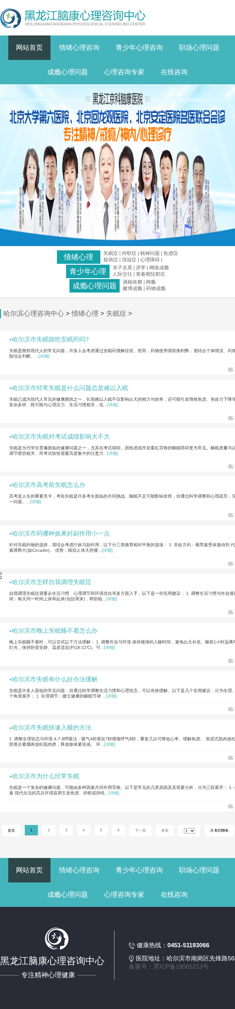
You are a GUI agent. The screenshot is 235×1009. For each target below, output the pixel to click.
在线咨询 (174, 72)
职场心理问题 (199, 47)
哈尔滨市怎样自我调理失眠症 (51, 582)
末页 (165, 830)
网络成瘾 (159, 267)
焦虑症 (170, 253)
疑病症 (110, 259)
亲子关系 (122, 267)
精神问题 (150, 253)
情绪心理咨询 (79, 47)
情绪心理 (85, 313)
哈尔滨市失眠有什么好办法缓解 (55, 679)
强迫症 (129, 259)
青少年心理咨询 (139, 47)
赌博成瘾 (132, 288)
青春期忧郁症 (150, 274)
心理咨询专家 (124, 72)
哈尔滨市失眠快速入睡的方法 (51, 727)
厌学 (141, 267)
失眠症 (110, 253)
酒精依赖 (132, 282)
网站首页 (29, 47)
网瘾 (151, 282)
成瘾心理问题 (67, 72)
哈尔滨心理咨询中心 (33, 313)
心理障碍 (150, 259)
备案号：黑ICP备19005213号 (169, 966)
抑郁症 (129, 253)
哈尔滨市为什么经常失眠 (45, 776)
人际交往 (122, 274)
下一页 (140, 830)
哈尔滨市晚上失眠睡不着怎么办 (55, 630)
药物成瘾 (156, 288)
